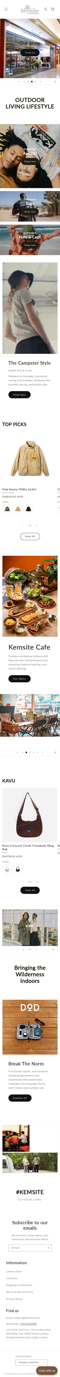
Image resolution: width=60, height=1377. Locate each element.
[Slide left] (23, 525)
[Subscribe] (48, 1247)
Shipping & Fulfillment (19, 1285)
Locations (11, 1278)
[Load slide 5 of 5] (37, 752)
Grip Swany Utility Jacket (19, 489)
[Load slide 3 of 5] (30, 752)
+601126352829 (28, 1323)
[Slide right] (36, 525)
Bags (30, 203)
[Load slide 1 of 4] (24, 81)
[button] (6, 9)
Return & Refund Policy (19, 1292)
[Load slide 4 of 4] (35, 81)
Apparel (30, 153)
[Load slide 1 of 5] (22, 752)
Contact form (14, 1271)
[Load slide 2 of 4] (28, 81)
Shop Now (17, 52)
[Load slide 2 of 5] (26, 752)
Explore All (20, 1098)
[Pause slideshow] (56, 81)
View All (30, 536)
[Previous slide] (19, 81)
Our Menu (19, 678)
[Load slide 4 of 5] (34, 752)
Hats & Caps (30, 237)
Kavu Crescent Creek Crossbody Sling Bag (28, 847)
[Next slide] (40, 81)
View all (30, 890)
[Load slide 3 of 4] (32, 81)
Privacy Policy (14, 1299)
